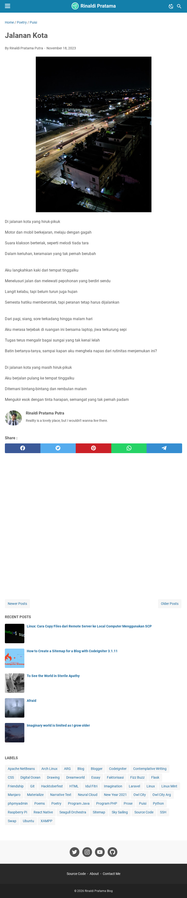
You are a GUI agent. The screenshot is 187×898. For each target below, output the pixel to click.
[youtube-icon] (100, 852)
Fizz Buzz (137, 777)
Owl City (139, 795)
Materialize (35, 795)
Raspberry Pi (17, 812)
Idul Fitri (91, 786)
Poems (39, 803)
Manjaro (14, 795)
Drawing (53, 777)
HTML (74, 786)
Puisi (142, 803)
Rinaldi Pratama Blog (99, 891)
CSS (11, 777)
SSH (163, 812)
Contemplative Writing (150, 769)
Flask (155, 777)
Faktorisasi (115, 777)
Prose (128, 803)
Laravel (134, 786)
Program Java (79, 803)
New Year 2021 (115, 795)
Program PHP (106, 803)
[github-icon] (112, 852)
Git (32, 786)
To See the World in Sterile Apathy (53, 676)
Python (158, 803)
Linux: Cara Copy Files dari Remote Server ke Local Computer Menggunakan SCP (89, 626)
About (94, 874)
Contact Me (111, 874)
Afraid (31, 701)
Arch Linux (49, 769)
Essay (95, 777)
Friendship (16, 786)
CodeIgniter (118, 769)
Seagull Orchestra (72, 812)
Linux (151, 786)
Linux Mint (169, 786)
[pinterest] (93, 448)
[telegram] (164, 448)
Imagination (113, 786)
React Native (43, 812)
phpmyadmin (18, 803)
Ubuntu (28, 821)
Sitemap (99, 812)
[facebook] (22, 448)
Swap (12, 821)
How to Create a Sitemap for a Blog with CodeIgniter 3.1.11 (72, 651)
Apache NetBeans (21, 769)
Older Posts (169, 604)
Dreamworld (75, 777)
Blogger (97, 769)
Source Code (143, 812)
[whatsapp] (129, 448)
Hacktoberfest (52, 786)
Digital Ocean (30, 777)
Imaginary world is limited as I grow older (58, 725)
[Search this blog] (179, 6)
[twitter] (58, 448)
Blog (80, 769)
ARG (67, 769)
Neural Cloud (87, 795)
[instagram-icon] (87, 852)
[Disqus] (93, 521)
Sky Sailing (120, 812)
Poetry (56, 803)
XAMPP (46, 821)
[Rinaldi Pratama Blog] (93, 6)
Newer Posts (17, 604)
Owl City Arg (161, 795)
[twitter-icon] (74, 852)
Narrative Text (60, 795)
